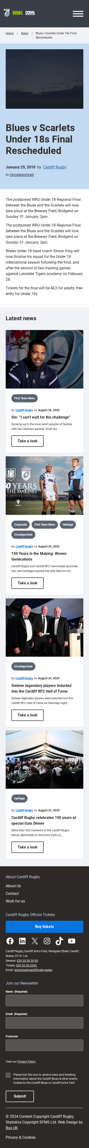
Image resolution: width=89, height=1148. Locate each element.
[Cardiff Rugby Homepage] (19, 14)
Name (17, 991)
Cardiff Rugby (54, 167)
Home (10, 33)
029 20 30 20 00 (27, 960)
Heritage (68, 524)
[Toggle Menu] (78, 14)
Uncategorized (22, 174)
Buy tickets (44, 926)
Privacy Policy (27, 1061)
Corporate (20, 524)
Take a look (31, 443)
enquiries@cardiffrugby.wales (33, 970)
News (24, 33)
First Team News (24, 398)
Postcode (12, 1036)
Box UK (12, 1128)
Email (16, 1014)
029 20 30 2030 (26, 965)
